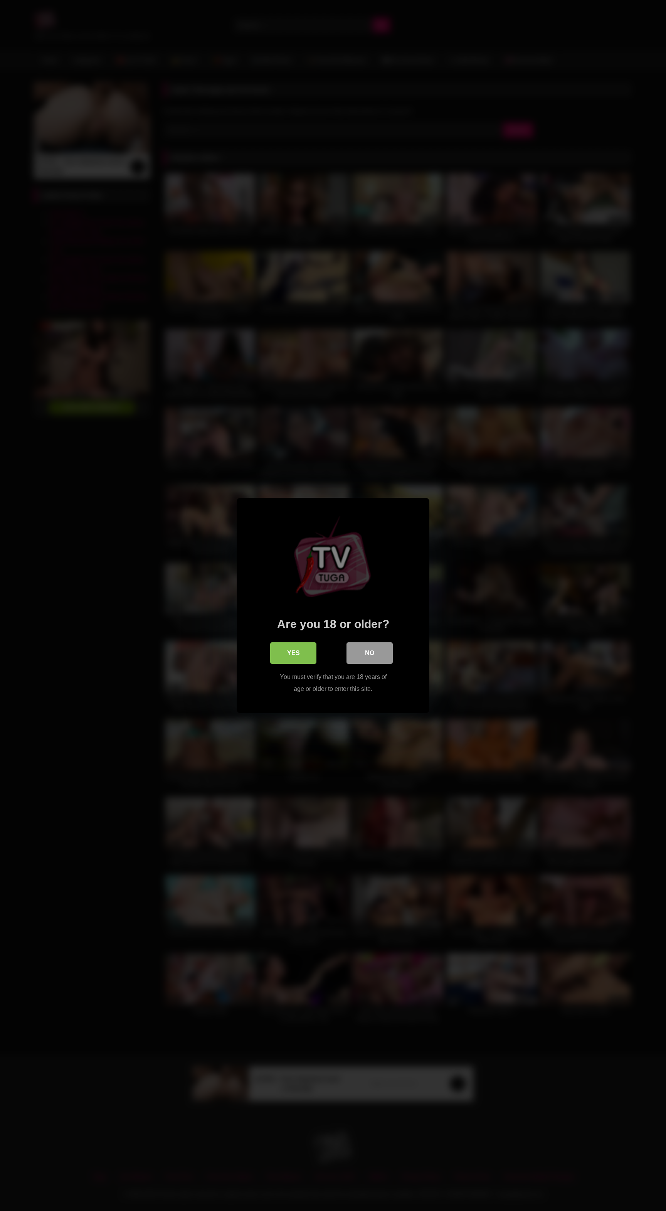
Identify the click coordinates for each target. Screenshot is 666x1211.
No (369, 653)
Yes (293, 653)
